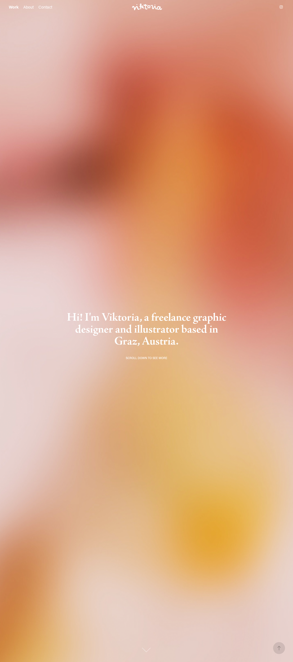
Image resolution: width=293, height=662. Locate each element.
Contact (45, 7)
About (28, 7)
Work (14, 7)
